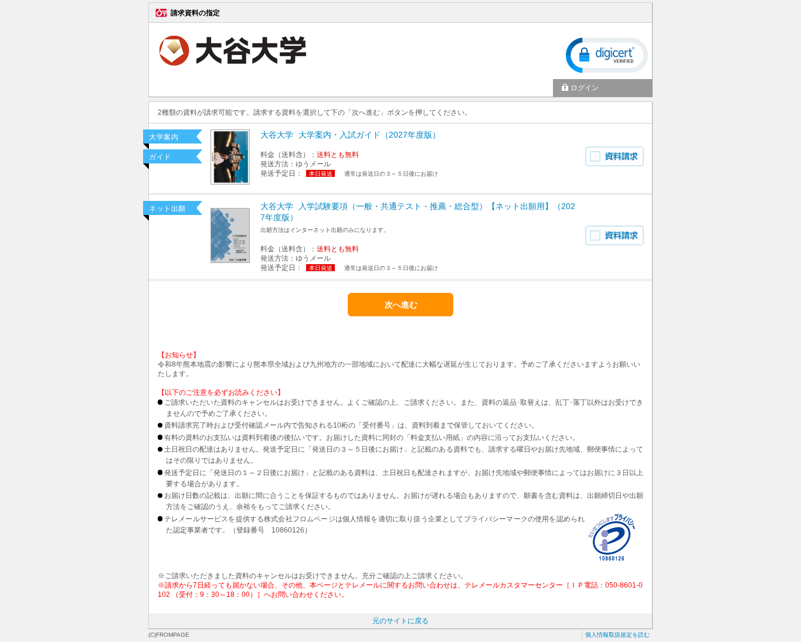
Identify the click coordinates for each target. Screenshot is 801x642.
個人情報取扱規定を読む (617, 634)
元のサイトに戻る (400, 621)
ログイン (585, 88)
